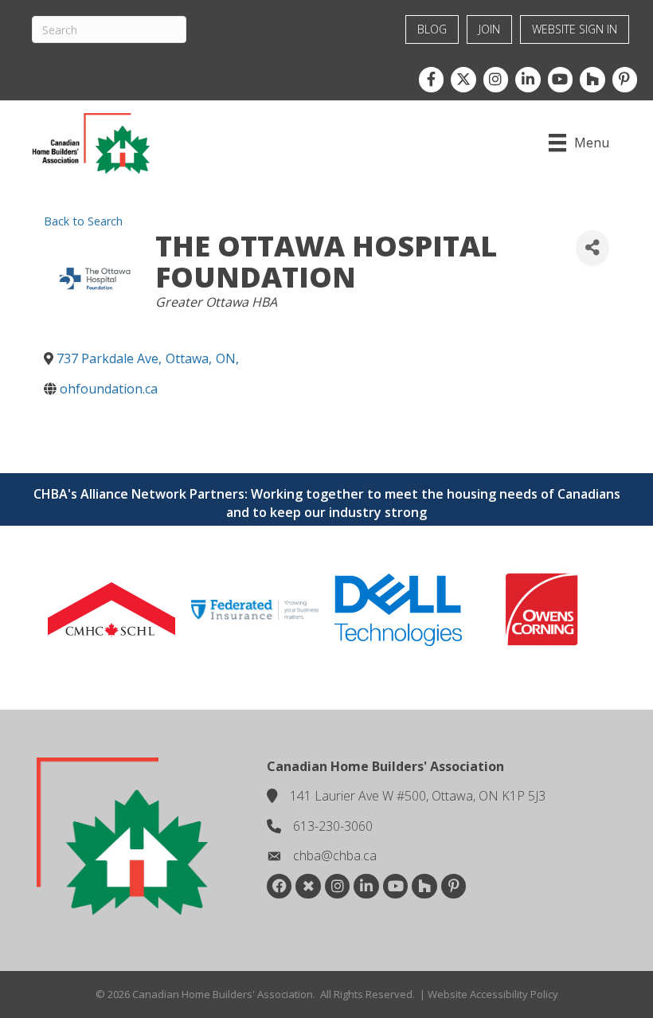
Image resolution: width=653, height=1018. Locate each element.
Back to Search (83, 221)
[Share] (592, 248)
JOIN (489, 29)
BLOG (432, 29)
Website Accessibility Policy (493, 994)
